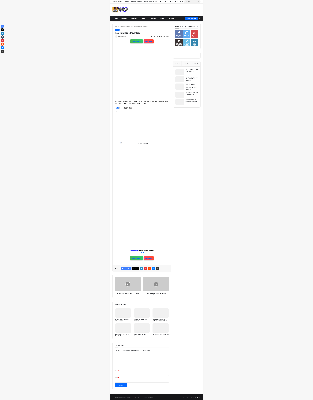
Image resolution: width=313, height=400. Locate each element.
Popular (177, 64)
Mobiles (146, 1)
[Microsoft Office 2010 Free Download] (179, 95)
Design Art (155, 18)
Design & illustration (125, 26)
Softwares (133, 1)
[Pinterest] (145, 268)
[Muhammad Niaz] (120, 9)
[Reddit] (149, 268)
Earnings (151, 1)
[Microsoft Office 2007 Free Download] (179, 72)
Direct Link (148, 41)
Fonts (132, 26)
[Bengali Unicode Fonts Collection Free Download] (161, 313)
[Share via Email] (157, 268)
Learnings (126, 1)
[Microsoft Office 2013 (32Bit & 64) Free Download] (179, 79)
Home (116, 18)
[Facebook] (2, 26)
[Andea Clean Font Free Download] (142, 328)
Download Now (136, 41)
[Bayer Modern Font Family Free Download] (123, 313)
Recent (186, 64)
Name (117, 370)
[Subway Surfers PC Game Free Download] (179, 102)
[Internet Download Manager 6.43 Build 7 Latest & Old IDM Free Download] (179, 87)
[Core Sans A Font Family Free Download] (161, 328)
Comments (195, 64)
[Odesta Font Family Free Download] (142, 313)
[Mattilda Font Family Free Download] (123, 328)
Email (117, 377)
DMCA (157, 1)
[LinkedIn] (141, 268)
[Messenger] (153, 268)
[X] (2, 29)
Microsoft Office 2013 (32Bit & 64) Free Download (192, 78)
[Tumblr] (2, 37)
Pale (117, 108)
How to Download (191, 18)
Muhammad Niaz (122, 36)
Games (145, 18)
